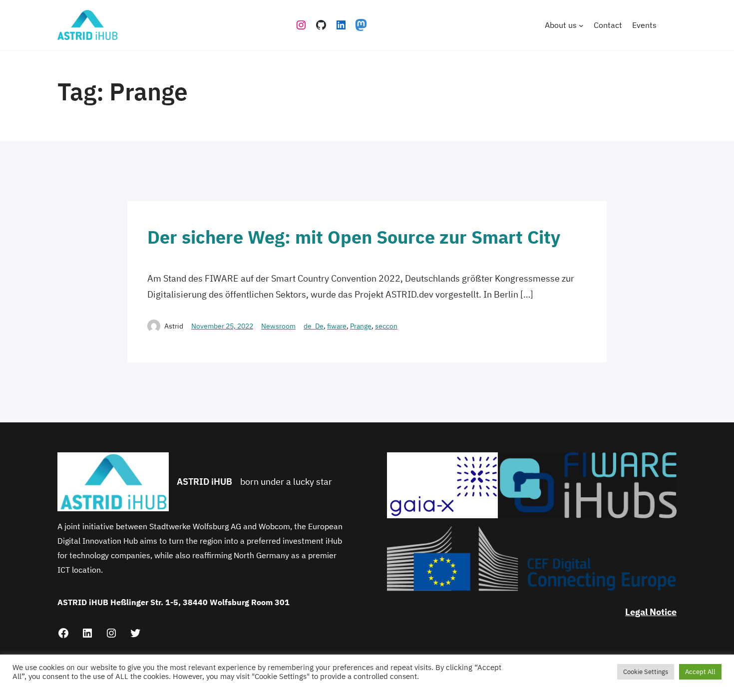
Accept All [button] (700, 672)
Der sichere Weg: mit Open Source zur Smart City (353, 237)
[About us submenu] (581, 24)
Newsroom (278, 326)
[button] (442, 485)
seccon (386, 326)
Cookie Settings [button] (645, 672)
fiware (337, 326)
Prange (360, 326)
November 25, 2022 (222, 326)
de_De (314, 326)
